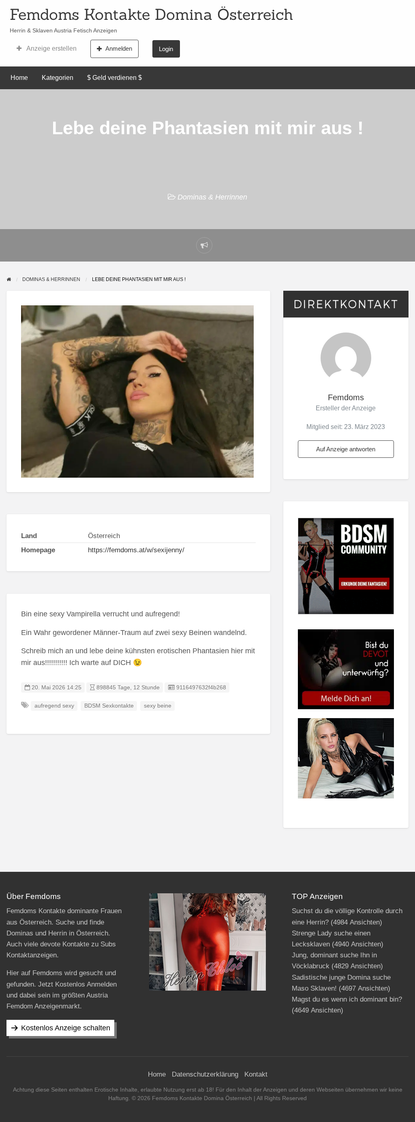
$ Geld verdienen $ (114, 77)
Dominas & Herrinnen (212, 197)
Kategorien (57, 77)
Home (19, 77)
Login (166, 48)
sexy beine (157, 706)
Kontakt (255, 1074)
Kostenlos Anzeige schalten (65, 1028)
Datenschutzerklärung (205, 1074)
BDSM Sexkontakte (109, 706)
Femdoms (346, 397)
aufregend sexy (54, 706)
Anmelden (118, 48)
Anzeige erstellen (51, 48)
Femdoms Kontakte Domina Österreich (151, 14)
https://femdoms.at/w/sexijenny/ (136, 550)
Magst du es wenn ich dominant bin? (347, 999)
